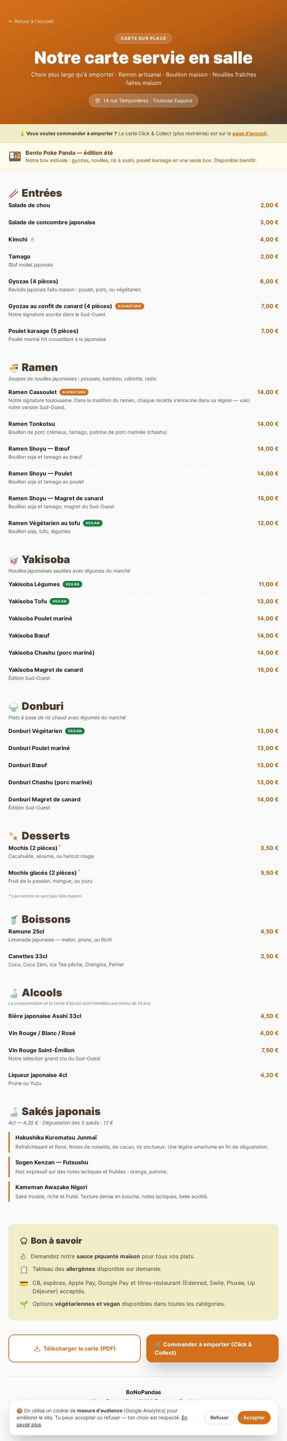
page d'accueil (249, 133)
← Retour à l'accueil (30, 21)
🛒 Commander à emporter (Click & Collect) (203, 1348)
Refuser (219, 1417)
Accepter (254, 1417)
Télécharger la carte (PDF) (79, 1348)
